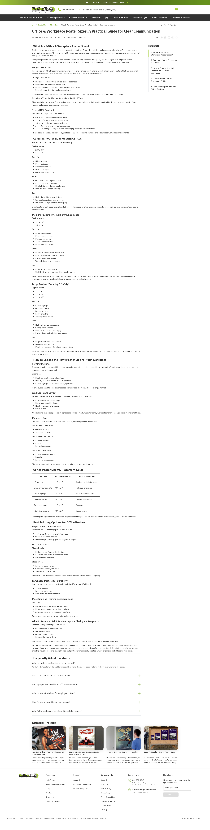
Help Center (50, 780)
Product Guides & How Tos (48, 25)
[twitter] (193, 818)
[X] (169, 37)
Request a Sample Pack (82, 784)
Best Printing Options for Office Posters (163, 88)
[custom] (191, 818)
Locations (104, 784)
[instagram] (196, 818)
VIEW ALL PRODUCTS (33, 17)
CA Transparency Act (108, 801)
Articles (49, 793)
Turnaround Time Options (55, 784)
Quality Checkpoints (80, 788)
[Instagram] (176, 37)
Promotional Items (160, 17)
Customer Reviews (53, 801)
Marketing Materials (56, 17)
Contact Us (77, 780)
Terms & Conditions (108, 797)
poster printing (49, 641)
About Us (104, 780)
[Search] (80, 9)
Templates (50, 797)
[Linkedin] (161, 37)
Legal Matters (106, 805)
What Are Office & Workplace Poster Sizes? (162, 53)
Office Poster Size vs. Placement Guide (161, 80)
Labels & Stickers (120, 17)
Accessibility (105, 793)
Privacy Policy (106, 788)
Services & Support (181, 17)
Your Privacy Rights (53, 818)
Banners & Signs (139, 17)
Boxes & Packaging (100, 17)
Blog (33, 25)
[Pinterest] (172, 37)
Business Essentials (78, 17)
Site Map (104, 809)
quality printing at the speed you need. (103, 2)
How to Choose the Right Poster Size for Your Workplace (163, 71)
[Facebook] (165, 37)
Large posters (38, 351)
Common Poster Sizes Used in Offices (164, 61)
